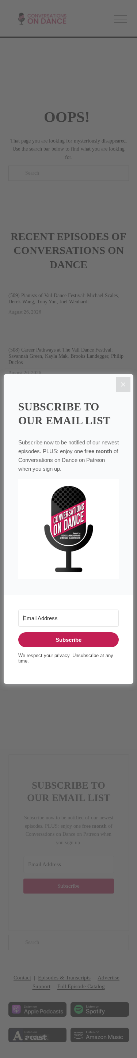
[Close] (123, 384)
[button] (68, 529)
